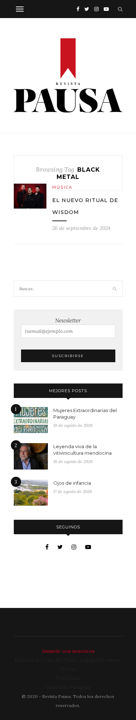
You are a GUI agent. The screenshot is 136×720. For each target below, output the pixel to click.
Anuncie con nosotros (68, 651)
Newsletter (68, 320)
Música (62, 187)
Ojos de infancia (72, 483)
